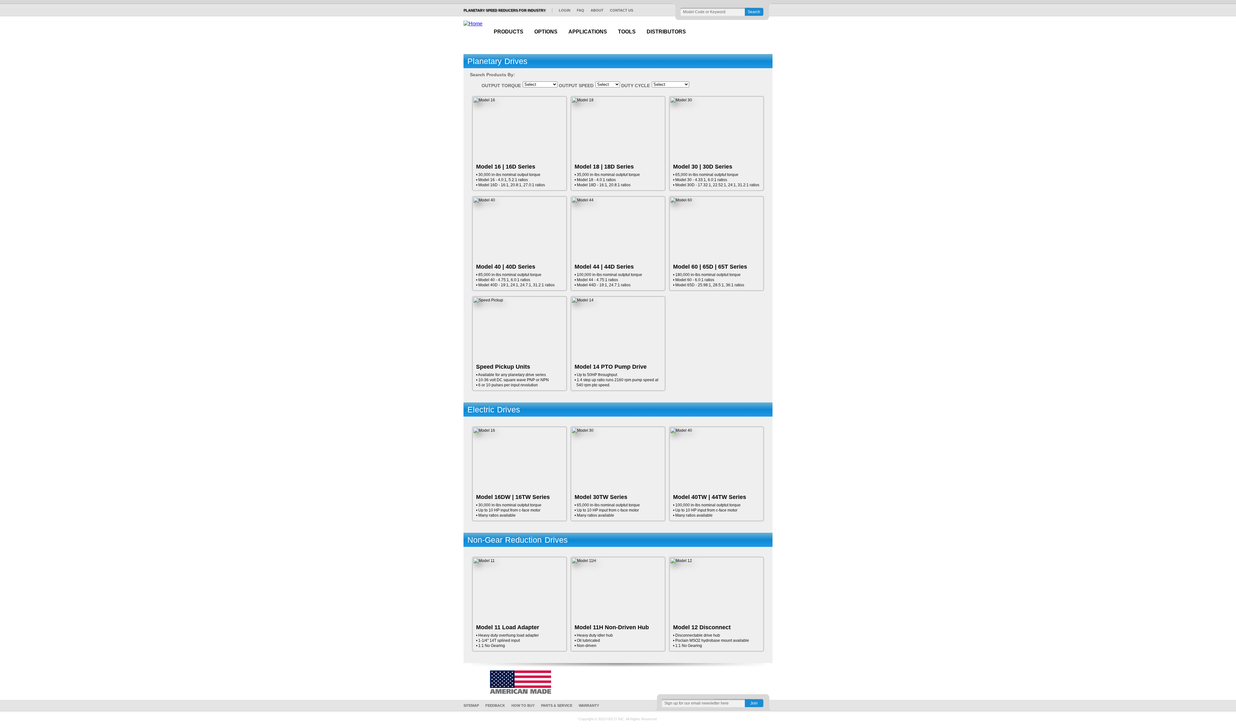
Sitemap (471, 705)
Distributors (666, 31)
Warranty (589, 705)
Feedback (495, 705)
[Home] (473, 24)
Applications (587, 31)
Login (564, 10)
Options (545, 31)
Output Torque (501, 85)
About (597, 10)
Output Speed (576, 85)
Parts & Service (556, 705)
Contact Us (621, 10)
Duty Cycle (635, 85)
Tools (627, 31)
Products (508, 31)
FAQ (580, 10)
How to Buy (523, 705)
